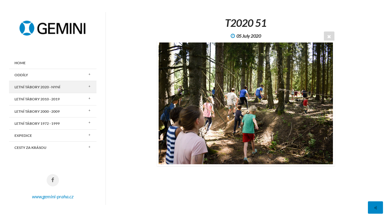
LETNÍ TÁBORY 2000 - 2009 (37, 111)
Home (20, 63)
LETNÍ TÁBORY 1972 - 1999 (37, 123)
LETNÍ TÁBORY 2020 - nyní (37, 87)
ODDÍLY (21, 75)
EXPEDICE (23, 135)
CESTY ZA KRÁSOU (30, 147)
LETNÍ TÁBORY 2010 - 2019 (37, 99)
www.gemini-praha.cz (53, 196)
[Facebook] (53, 180)
